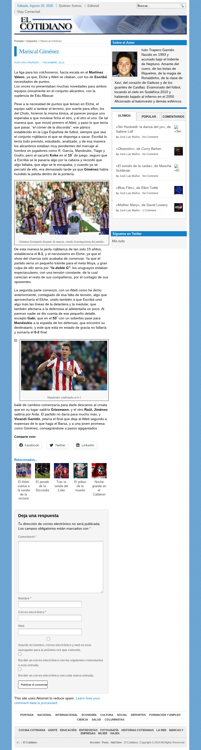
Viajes (114, 733)
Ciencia (82, 719)
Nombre (24, 598)
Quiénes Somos (70, 6)
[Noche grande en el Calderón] (99, 470)
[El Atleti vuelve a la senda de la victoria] (23, 470)
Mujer (102, 733)
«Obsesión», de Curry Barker (138, 149)
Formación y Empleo (165, 714)
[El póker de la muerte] (80, 470)
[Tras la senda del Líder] (61, 470)
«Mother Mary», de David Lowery (142, 205)
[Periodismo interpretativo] (100, 24)
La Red (161, 730)
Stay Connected (28, 12)
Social (122, 714)
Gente (52, 730)
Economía (89, 714)
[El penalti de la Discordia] (42, 470)
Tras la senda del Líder (61, 486)
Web (21, 626)
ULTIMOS (124, 115)
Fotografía (109, 730)
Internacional (66, 714)
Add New (116, 742)
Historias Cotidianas (137, 730)
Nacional (44, 714)
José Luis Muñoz (130, 136)
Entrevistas (88, 730)
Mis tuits (118, 241)
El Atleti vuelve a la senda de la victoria (24, 490)
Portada (19, 41)
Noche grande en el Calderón (99, 488)
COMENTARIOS (173, 116)
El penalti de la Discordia (42, 486)
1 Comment (149, 210)
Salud (96, 719)
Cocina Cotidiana (32, 730)
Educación (68, 730)
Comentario (27, 536)
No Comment (150, 136)
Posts (105, 742)
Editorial (93, 6)
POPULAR (149, 116)
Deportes (32, 41)
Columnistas (114, 719)
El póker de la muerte (80, 486)
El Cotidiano (29, 742)
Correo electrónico (32, 612)
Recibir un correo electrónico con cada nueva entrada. (56, 675)
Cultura (106, 714)
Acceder (95, 742)
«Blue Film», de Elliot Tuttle (137, 188)
